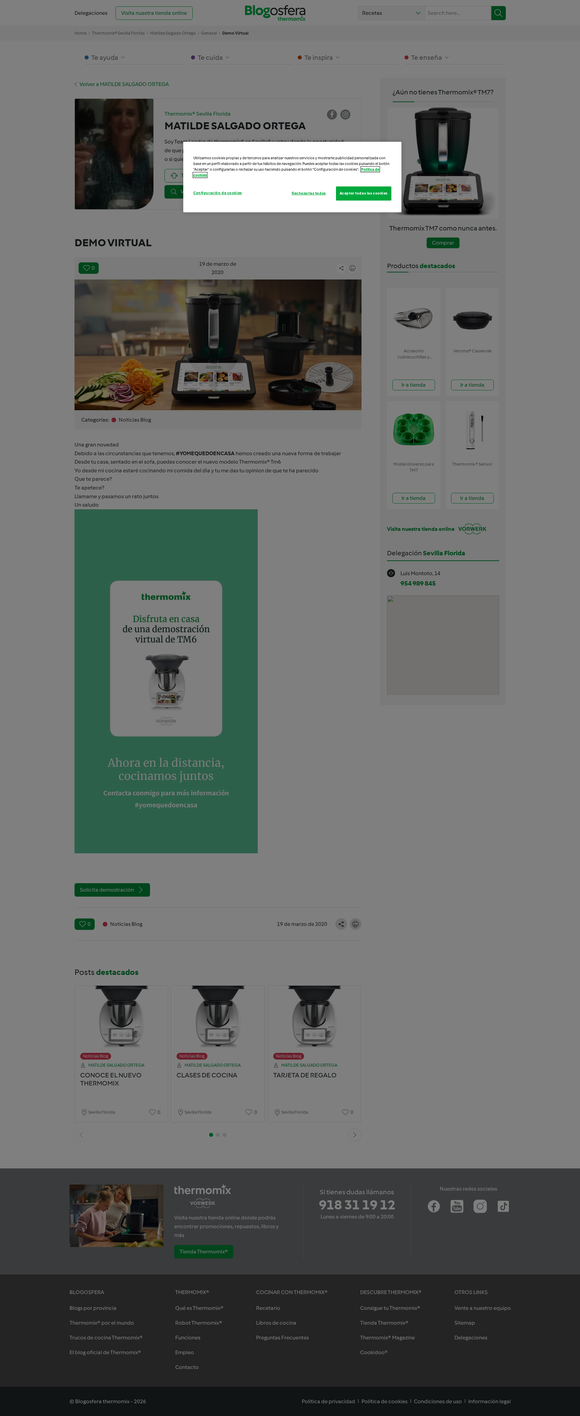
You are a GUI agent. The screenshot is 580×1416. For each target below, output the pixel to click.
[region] (292, 177)
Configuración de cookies (217, 192)
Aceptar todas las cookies (364, 193)
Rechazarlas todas (309, 193)
